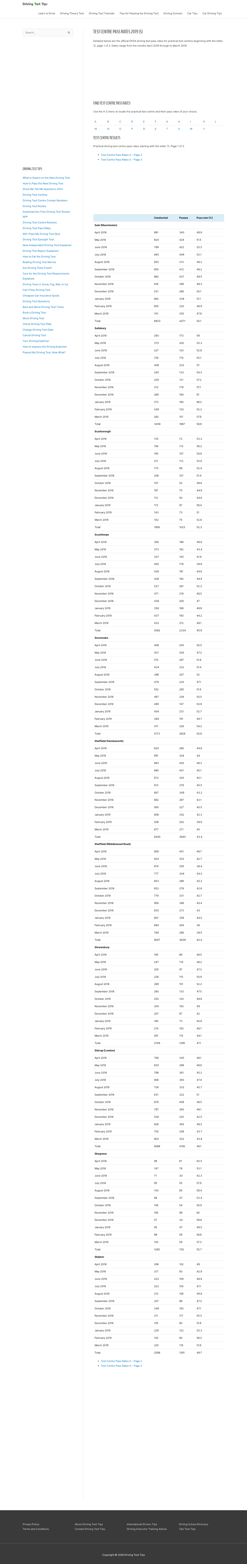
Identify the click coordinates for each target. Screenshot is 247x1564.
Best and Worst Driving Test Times (43, 307)
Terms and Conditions (36, 1529)
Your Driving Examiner (36, 341)
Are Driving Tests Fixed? (37, 267)
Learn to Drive (46, 13)
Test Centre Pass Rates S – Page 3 (121, 159)
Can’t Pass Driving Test (36, 289)
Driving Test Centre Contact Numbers (45, 200)
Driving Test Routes (34, 206)
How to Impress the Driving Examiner (45, 346)
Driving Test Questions (36, 301)
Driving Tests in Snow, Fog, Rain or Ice (45, 284)
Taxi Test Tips (187, 1529)
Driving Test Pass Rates (37, 228)
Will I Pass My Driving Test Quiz (41, 233)
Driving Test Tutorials (101, 13)
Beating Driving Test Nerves (39, 262)
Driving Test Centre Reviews (40, 222)
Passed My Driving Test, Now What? (44, 352)
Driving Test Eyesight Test (38, 239)
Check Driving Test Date (37, 324)
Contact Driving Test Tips (90, 1529)
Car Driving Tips (212, 13)
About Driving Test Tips (89, 1524)
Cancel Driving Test (34, 335)
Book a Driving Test (34, 312)
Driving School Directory (193, 1524)
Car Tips (192, 13)
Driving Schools (172, 13)
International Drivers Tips (142, 1524)
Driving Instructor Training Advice (147, 1529)
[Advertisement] (48, 103)
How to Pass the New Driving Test (43, 183)
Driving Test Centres (35, 194)
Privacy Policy (31, 1524)
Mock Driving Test (33, 318)
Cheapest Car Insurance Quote (41, 295)
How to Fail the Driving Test (39, 256)
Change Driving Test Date (38, 329)
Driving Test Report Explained (40, 250)
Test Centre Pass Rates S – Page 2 (121, 154)
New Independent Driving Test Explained (47, 245)
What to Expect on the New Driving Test (46, 177)
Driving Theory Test (72, 13)
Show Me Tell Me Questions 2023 (43, 189)
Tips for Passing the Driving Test (138, 13)
